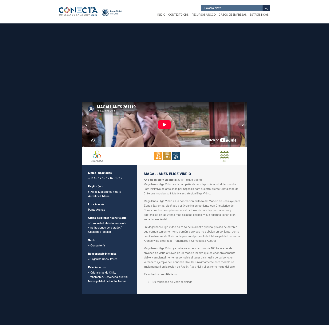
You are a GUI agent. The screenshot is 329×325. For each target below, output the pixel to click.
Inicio (161, 14)
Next (242, 124)
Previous (86, 124)
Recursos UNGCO (204, 14)
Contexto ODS (178, 14)
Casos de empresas (233, 14)
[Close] (241, 108)
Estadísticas (259, 14)
